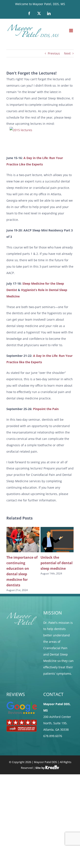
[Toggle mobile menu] (71, 30)
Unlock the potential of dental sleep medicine (57, 563)
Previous (54, 53)
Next (67, 53)
